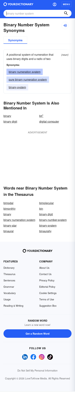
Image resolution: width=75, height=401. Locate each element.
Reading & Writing (13, 305)
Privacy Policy (46, 280)
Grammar (8, 286)
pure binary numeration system (28, 79)
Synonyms (15, 40)
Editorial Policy (47, 286)
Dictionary (8, 267)
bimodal (8, 203)
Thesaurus (9, 274)
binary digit (10, 121)
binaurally (45, 231)
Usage (7, 299)
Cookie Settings (48, 293)
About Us (44, 267)
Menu (66, 4)
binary (7, 116)
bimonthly (9, 209)
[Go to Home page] (18, 4)
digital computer (49, 121)
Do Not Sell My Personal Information (37, 370)
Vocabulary (9, 293)
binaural (8, 231)
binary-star (10, 225)
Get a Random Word (38, 333)
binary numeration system (24, 72)
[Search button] (66, 13)
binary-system (17, 87)
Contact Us (45, 274)
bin (41, 209)
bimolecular (46, 203)
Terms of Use (46, 299)
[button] (54, 4)
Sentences (9, 280)
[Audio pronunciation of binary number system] (65, 25)
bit (41, 116)
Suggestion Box (48, 305)
